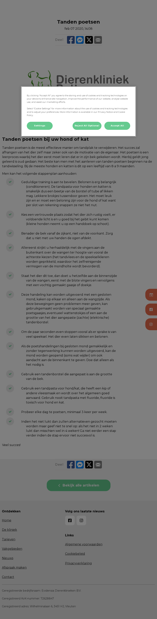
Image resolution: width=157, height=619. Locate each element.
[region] (78, 111)
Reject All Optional (87, 125)
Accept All (117, 125)
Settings (39, 125)
